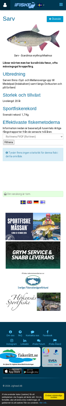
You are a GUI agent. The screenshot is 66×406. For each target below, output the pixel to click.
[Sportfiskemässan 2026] (33, 226)
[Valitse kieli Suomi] (43, 202)
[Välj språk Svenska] (23, 202)
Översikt (56, 19)
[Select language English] (29, 202)
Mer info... (43, 403)
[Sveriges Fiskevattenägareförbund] (33, 280)
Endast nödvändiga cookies (53, 396)
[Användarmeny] (5, 5)
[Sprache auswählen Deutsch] (36, 202)
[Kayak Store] (33, 254)
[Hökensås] (33, 301)
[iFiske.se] (25, 5)
